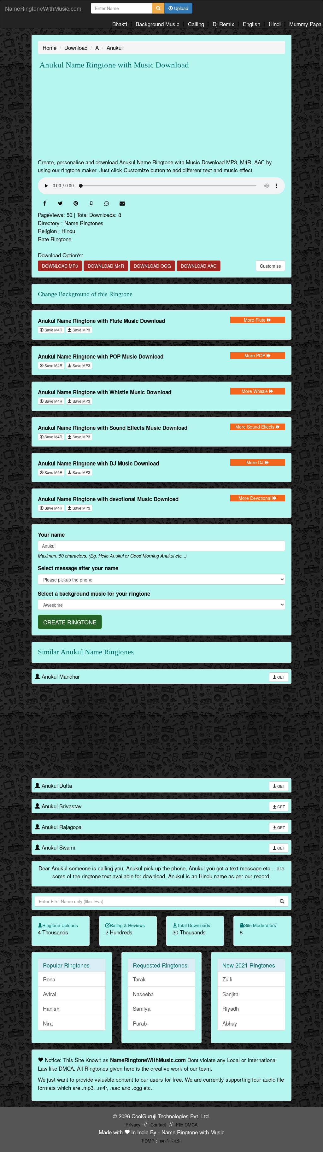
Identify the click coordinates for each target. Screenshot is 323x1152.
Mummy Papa (305, 24)
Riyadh (230, 1008)
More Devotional (255, 498)
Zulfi (227, 979)
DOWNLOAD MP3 (60, 266)
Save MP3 (81, 329)
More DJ (255, 462)
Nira (48, 1023)
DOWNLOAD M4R (106, 266)
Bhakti (120, 24)
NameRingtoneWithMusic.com (43, 8)
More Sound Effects (255, 427)
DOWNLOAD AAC (198, 266)
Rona (49, 979)
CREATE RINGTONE (70, 622)
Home (49, 47)
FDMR (148, 1140)
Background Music (158, 24)
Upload (180, 8)
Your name (51, 534)
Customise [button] (270, 266)
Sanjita (230, 994)
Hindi (275, 24)
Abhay (229, 1023)
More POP (255, 355)
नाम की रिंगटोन (170, 1140)
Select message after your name (78, 568)
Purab (140, 1023)
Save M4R (53, 329)
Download (75, 47)
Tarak (139, 979)
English (252, 24)
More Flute (255, 320)
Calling (197, 24)
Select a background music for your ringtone (94, 593)
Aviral (49, 994)
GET (280, 677)
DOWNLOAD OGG (152, 266)
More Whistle (255, 391)
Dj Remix (224, 24)
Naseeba (143, 994)
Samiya (141, 1008)
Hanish (51, 1008)
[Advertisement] (161, 114)
